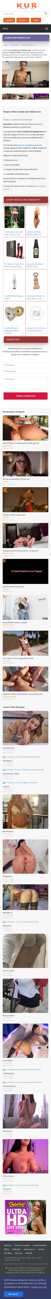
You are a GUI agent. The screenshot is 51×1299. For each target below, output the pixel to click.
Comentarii (12, 339)
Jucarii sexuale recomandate (23, 199)
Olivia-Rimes (8, 1176)
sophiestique (8, 1073)
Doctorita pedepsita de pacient (16, 479)
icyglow (6, 786)
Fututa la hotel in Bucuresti (14, 515)
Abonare (7, 1245)
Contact (41, 1249)
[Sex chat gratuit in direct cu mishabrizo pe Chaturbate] (21, 757)
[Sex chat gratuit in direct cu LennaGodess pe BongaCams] (25, 728)
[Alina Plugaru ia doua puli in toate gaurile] (25, 428)
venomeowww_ (9, 1086)
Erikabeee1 (7, 876)
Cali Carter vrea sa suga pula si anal (18, 658)
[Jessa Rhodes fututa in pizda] (25, 607)
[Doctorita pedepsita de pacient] (25, 464)
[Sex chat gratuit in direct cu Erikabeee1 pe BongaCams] (25, 856)
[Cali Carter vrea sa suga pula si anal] (25, 643)
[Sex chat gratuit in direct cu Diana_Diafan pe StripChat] (25, 996)
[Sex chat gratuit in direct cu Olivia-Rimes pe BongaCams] (25, 1156)
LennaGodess (8, 748)
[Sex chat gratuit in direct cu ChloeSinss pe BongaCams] (25, 1111)
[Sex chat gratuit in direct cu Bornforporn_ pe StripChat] (25, 811)
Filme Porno (14, 45)
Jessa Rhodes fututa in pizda (15, 622)
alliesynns (7, 925)
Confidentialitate (39, 1245)
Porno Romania (20, 1258)
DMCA (6, 1249)
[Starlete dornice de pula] (25, 571)
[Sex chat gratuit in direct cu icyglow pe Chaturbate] (20, 783)
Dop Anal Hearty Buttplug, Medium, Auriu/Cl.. (11, 330)
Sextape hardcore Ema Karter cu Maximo (20, 550)
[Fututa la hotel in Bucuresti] (25, 499)
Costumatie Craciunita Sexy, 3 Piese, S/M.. (13, 233)
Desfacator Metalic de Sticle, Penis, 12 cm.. (36, 297)
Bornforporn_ (8, 831)
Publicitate (16, 1249)
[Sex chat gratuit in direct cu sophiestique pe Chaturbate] (22, 1069)
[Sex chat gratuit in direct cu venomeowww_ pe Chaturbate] (22, 1082)
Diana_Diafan (8, 1015)
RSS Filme (8, 1253)
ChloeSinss (7, 1131)
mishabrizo (7, 760)
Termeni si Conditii (22, 1245)
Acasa (5, 45)
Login (35, 20)
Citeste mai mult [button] (38, 1287)
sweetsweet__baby (11, 773)
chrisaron (7, 1189)
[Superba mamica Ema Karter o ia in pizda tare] (25, 679)
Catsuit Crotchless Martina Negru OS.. (34, 233)
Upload (9, 20)
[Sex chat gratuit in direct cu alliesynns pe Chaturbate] (21, 922)
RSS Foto (18, 1253)
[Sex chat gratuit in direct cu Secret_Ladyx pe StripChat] (25, 951)
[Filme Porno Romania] (25, 5)
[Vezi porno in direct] (25, 96)
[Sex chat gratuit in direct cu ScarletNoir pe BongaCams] (25, 1040)
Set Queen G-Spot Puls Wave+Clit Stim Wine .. (13, 265)
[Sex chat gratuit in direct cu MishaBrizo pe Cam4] (25, 897)
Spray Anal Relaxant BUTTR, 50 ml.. (35, 265)
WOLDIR (28, 1253)
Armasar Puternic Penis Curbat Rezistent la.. (36, 329)
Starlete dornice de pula (13, 586)
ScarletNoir (8, 1060)
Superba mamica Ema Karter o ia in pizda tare (22, 694)
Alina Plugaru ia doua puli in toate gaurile (21, 443)
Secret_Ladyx (8, 970)
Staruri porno (29, 1249)
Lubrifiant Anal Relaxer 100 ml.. (13, 297)
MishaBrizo (7, 912)
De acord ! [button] (13, 1294)
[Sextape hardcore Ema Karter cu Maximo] (25, 535)
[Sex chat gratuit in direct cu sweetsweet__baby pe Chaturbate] (23, 770)
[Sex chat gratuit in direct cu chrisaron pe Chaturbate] (20, 1185)
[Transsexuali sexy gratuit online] (25, 1217)
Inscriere (23, 20)
